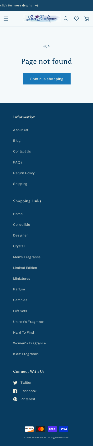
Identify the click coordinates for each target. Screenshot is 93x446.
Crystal (19, 246)
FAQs (17, 162)
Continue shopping (46, 79)
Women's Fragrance (29, 343)
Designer (20, 235)
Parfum (19, 289)
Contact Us (22, 151)
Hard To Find (23, 332)
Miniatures (21, 278)
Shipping (20, 184)
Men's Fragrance (27, 257)
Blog (17, 140)
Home (18, 214)
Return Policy (24, 173)
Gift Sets (20, 311)
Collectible (21, 224)
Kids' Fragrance (26, 354)
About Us (20, 130)
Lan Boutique (39, 438)
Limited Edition (25, 268)
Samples (20, 300)
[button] (6, 18)
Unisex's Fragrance (29, 322)
